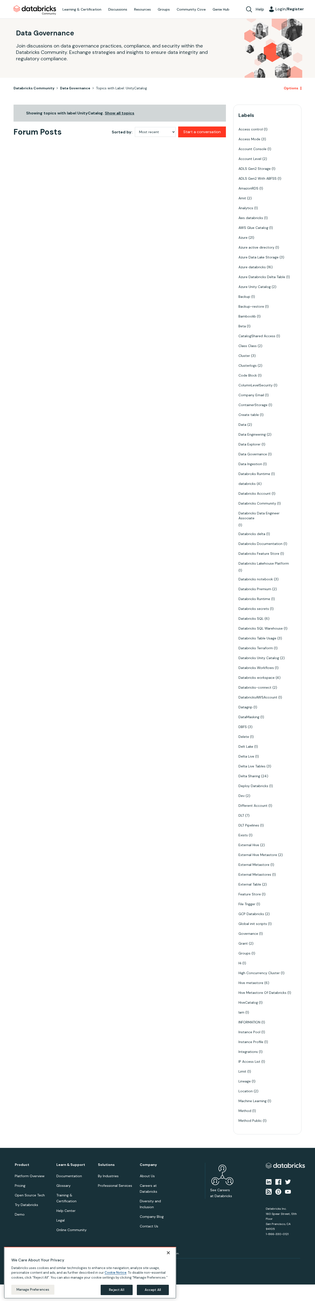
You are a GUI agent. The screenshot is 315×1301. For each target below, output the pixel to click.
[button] (240, 637)
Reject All (116, 1290)
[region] (90, 1273)
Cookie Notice (115, 1272)
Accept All (153, 1290)
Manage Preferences (32, 1289)
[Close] (168, 1252)
